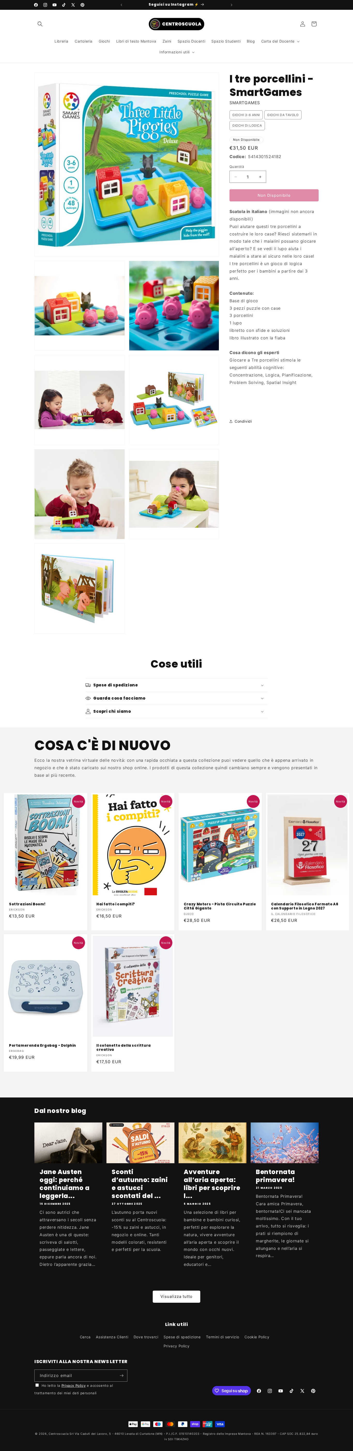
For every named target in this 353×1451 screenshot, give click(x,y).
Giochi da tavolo (283, 115)
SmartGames (244, 102)
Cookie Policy (256, 1337)
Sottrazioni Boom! (27, 904)
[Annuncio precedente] (121, 5)
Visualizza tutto (176, 1296)
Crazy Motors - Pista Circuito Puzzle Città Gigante (220, 906)
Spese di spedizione (182, 1337)
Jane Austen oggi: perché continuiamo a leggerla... (65, 1184)
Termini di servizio (222, 1337)
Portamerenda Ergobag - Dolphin (42, 1046)
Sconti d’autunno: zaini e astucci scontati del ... (140, 1184)
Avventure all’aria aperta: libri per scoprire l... (212, 1184)
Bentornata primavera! (275, 1176)
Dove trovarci (146, 1337)
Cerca (85, 1337)
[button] (40, 24)
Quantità (236, 167)
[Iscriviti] (121, 1376)
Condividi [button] (243, 421)
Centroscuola (58, 1434)
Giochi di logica (247, 125)
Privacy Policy (176, 1346)
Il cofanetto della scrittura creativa (123, 1048)
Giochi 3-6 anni (246, 115)
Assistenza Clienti (112, 1337)
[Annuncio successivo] (231, 5)
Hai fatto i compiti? (115, 904)
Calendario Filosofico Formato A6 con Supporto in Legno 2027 (304, 906)
